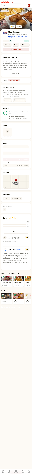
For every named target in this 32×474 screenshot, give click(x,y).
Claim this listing (16, 73)
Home (3, 10)
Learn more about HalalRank (18, 116)
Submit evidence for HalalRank (19, 118)
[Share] (22, 11)
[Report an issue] (25, 11)
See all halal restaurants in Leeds (11, 307)
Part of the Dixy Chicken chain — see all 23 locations (17, 37)
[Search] (29, 5)
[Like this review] (4, 244)
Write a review (17, 49)
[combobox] (15, 6)
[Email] (4, 209)
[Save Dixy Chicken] (29, 11)
